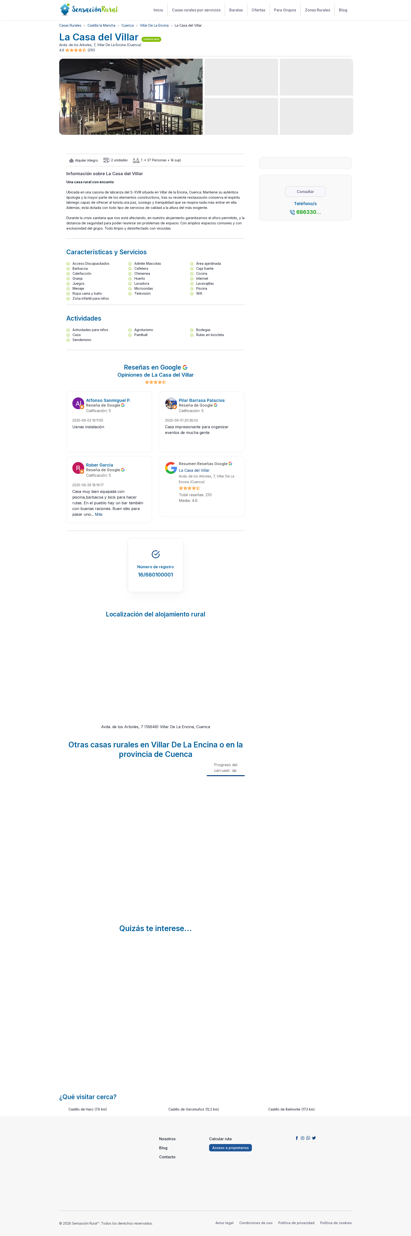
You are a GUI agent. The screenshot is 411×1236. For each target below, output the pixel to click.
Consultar (305, 191)
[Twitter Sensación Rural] (314, 1138)
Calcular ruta (220, 1138)
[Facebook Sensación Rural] (297, 1138)
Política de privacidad (296, 1223)
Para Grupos (285, 10)
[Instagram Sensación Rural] (302, 1138)
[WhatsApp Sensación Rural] (308, 1138)
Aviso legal (224, 1223)
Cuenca (128, 25)
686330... (308, 212)
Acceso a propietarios (230, 1148)
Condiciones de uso (256, 1223)
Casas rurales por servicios (196, 10)
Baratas (236, 10)
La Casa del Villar (194, 470)
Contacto (167, 1156)
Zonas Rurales (317, 10)
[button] (76, 50)
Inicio (158, 10)
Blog (343, 10)
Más (99, 514)
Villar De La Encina (154, 25)
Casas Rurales (70, 25)
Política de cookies (336, 1223)
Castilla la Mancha (101, 25)
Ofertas (258, 10)
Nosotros (167, 1138)
